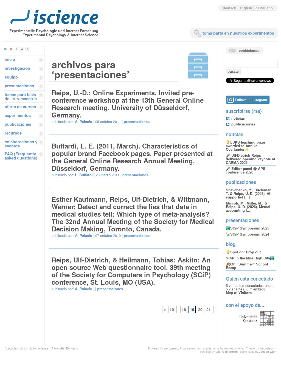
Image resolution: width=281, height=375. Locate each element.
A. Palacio (83, 121)
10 (172, 309)
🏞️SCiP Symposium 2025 (247, 228)
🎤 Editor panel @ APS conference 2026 (245, 170)
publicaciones (18, 124)
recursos (13, 133)
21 (208, 309)
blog (230, 244)
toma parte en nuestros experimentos (238, 33)
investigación (17, 68)
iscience (42, 348)
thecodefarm (268, 348)
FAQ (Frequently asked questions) (21, 156)
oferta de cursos (20, 106)
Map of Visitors (239, 292)
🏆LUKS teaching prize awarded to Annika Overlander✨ (245, 145)
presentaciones (19, 86)
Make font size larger (27, 49)
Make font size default (22, 49)
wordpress (171, 348)
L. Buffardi (84, 174)
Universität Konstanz (64, 348)
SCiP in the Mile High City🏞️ (250, 258)
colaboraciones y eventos (21, 144)
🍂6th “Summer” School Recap (247, 265)
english (246, 8)
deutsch (229, 8)
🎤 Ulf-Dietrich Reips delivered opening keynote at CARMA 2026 (250, 159)
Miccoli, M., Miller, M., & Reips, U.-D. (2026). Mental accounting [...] (248, 206)
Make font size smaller (17, 49)
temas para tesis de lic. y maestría (21, 96)
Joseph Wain (267, 352)
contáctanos (249, 50)
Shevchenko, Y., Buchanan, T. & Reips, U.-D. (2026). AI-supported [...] (249, 193)
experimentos (18, 115)
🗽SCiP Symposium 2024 (247, 234)
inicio (10, 59)
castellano (264, 8)
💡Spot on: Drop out (243, 251)
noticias (238, 118)
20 (200, 309)
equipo (11, 77)
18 (184, 309)
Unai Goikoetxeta (226, 352)
